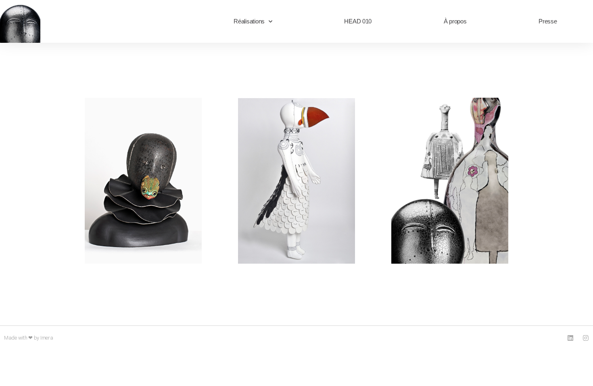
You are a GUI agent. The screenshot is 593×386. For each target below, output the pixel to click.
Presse (548, 21)
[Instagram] (586, 338)
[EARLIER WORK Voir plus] (449, 184)
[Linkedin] (570, 338)
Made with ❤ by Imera (28, 338)
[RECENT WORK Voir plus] (296, 184)
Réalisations (249, 21)
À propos (455, 21)
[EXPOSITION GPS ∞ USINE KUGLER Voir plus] (143, 184)
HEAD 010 (358, 21)
